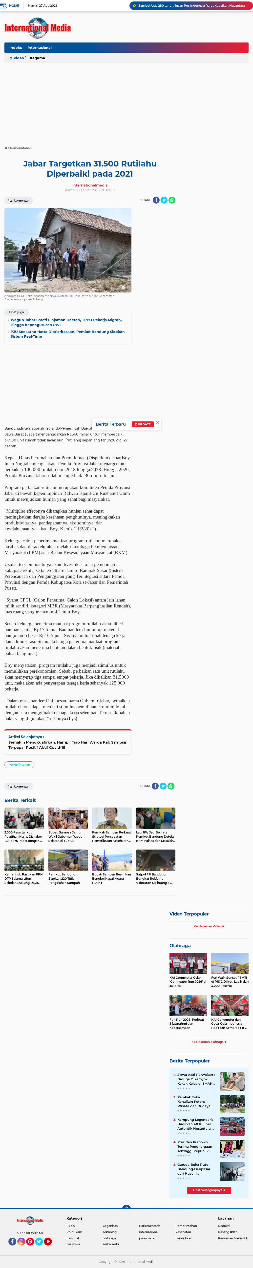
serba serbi (111, 1244)
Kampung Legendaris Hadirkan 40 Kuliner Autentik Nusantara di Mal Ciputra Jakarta (196, 1124)
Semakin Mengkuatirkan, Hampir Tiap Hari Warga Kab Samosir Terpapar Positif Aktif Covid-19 (67, 745)
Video (19, 58)
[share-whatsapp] (172, 200)
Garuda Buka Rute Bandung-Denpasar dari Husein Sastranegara (193, 1169)
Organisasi (110, 1226)
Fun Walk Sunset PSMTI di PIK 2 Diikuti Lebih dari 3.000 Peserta (230, 982)
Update (144, 424)
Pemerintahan (19, 765)
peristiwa (73, 1244)
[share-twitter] (164, 200)
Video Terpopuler (189, 914)
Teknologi (110, 1232)
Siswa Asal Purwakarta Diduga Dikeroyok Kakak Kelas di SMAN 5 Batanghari (196, 1079)
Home (14, 5)
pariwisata (146, 1238)
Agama (38, 58)
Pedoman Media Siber (234, 1238)
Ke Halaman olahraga (207, 1042)
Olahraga (180, 945)
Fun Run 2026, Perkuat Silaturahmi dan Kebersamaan (186, 1024)
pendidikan (183, 1238)
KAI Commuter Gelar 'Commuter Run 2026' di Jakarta (187, 982)
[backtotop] (126, 1209)
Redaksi (224, 1226)
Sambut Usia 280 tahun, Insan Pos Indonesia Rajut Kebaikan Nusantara (191, 5)
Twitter (41, 1248)
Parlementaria (149, 1226)
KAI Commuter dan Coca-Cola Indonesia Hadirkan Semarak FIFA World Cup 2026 (229, 1024)
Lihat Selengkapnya (208, 1190)
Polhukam (74, 1232)
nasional (72, 1238)
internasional (40, 47)
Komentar (21, 200)
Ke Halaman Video (208, 926)
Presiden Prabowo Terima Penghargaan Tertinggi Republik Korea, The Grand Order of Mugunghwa (195, 1146)
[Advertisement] (126, 102)
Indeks (15, 47)
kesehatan (183, 1232)
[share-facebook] (156, 200)
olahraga (109, 1238)
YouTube (51, 1248)
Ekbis (70, 1226)
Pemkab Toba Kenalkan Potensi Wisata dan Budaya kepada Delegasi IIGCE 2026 (196, 1101)
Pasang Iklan (227, 1232)
